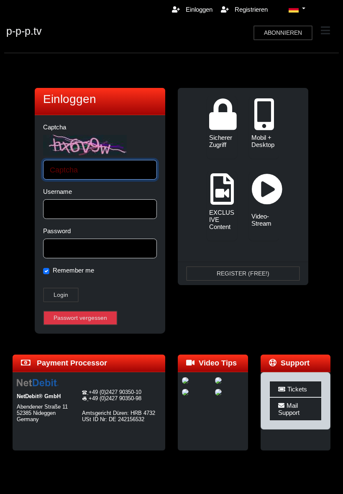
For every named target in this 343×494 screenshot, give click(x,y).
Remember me (73, 270)
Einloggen (198, 9)
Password (57, 230)
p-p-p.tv (24, 31)
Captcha (54, 127)
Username (57, 191)
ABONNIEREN (283, 32)
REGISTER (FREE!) (243, 273)
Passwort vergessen (80, 317)
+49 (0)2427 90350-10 (115, 392)
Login (61, 294)
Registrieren (250, 9)
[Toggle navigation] (325, 31)
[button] (297, 9)
